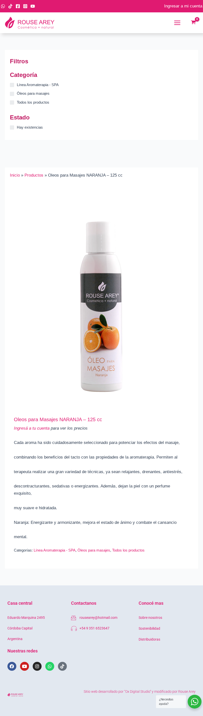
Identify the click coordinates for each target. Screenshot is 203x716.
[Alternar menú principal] (177, 22)
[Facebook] (18, 6)
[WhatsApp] (3, 6)
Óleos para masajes (93, 550)
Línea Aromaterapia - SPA (55, 550)
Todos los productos (128, 550)
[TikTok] (10, 6)
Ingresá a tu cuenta (32, 428)
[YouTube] (32, 6)
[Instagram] (25, 6)
